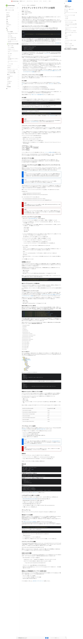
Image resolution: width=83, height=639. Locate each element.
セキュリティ (7, 14)
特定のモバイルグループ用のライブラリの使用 (71, 33)
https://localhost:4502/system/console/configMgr (30, 498)
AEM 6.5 (28, 5)
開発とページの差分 (10, 45)
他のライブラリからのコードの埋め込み (30, 521)
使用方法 (66, 36)
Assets (7, 19)
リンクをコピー (72, 9)
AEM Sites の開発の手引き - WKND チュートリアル (13, 34)
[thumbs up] (46, 638)
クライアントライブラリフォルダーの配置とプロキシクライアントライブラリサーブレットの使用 (71, 24)
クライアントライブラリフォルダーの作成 (70, 20)
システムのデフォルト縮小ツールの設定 (70, 40)
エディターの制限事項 (11, 47)
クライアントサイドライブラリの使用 (13, 43)
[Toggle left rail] (18, 3)
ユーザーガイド (32, 5)
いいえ (69, 7)
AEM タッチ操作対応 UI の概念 (12, 39)
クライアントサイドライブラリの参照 (70, 15)
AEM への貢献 (10, 53)
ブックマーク (67, 9)
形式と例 (66, 38)
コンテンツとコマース (8, 24)
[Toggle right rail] (64, 3)
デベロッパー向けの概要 (10, 31)
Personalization (30, 12)
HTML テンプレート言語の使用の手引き (37, 94)
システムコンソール (47, 53)
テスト (8, 79)
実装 (6, 28)
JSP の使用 (66, 18)
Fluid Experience (9, 86)
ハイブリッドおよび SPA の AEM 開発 (11, 72)
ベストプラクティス (9, 81)
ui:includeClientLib (52, 115)
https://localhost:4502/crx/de (33, 218)
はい (66, 7)
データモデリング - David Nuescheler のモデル (13, 51)
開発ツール (8, 74)
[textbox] (12, 8)
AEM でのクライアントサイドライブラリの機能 (71, 13)
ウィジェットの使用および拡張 (49, 152)
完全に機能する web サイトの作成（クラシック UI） (13, 59)
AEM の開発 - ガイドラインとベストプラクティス (13, 41)
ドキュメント (24, 5)
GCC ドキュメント (35, 492)
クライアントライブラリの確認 (69, 45)
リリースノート (8, 12)
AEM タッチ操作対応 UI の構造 (12, 37)
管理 (6, 88)
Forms (7, 21)
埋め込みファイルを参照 (68, 43)
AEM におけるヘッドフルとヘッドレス (12, 69)
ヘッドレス (7, 26)
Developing (26, 12)
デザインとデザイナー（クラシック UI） (13, 62)
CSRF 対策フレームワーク (11, 49)
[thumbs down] (47, 638)
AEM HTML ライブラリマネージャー (38, 580)
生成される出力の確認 (68, 47)
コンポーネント (9, 67)
